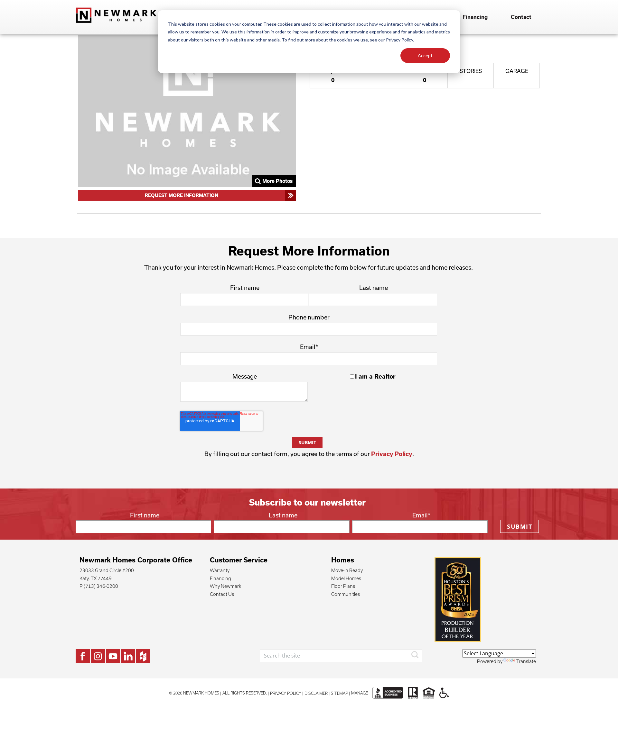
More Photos (277, 181)
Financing (475, 17)
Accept (425, 55)
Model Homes (346, 578)
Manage (359, 693)
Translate (526, 661)
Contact (521, 17)
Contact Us (222, 594)
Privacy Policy (391, 453)
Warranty (219, 570)
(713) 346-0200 (101, 586)
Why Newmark (225, 586)
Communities (345, 594)
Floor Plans (343, 586)
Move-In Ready (347, 570)
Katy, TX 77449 (96, 578)
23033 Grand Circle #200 (107, 570)
